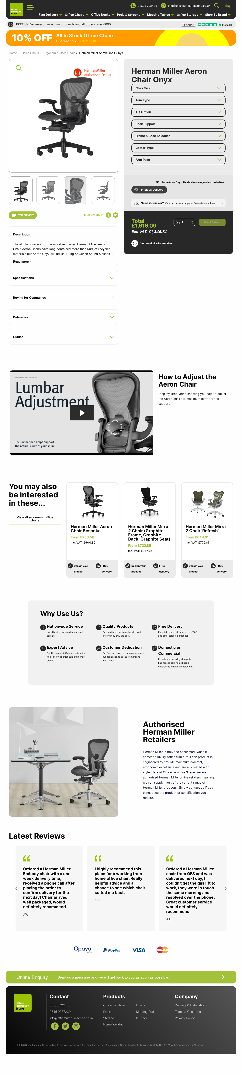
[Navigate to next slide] (225, 888)
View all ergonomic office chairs (35, 518)
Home (13, 53)
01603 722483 (60, 1005)
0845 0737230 (60, 1012)
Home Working (113, 1024)
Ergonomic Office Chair (59, 53)
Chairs (140, 1005)
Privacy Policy (185, 1018)
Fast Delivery (49, 14)
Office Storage (188, 14)
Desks (107, 1012)
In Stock (141, 1018)
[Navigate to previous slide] (16, 888)
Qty (178, 222)
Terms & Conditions (188, 1012)
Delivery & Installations (191, 1005)
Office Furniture (114, 1005)
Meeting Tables (159, 14)
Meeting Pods (145, 1012)
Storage (108, 1018)
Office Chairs (75, 14)
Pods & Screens (129, 14)
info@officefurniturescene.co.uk (71, 1018)
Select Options (212, 222)
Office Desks (101, 14)
